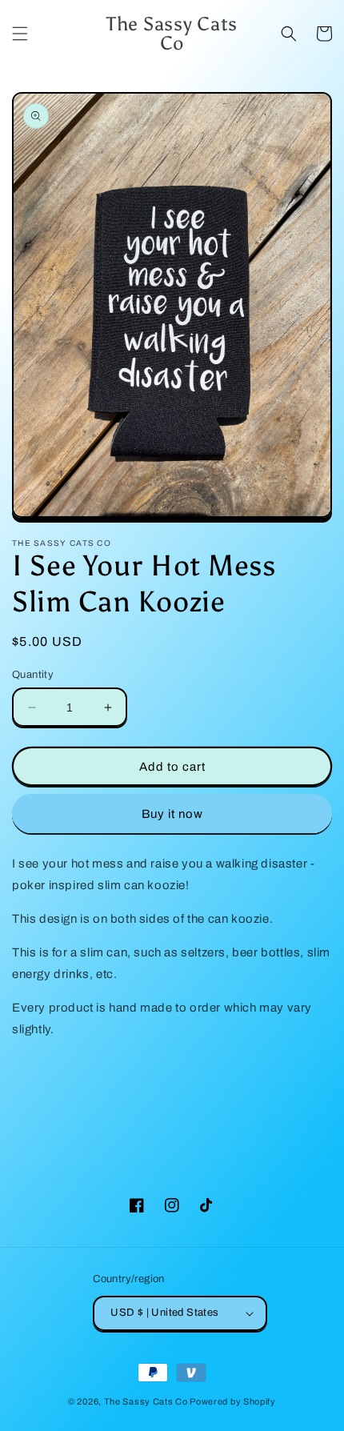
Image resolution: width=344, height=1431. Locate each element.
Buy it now (172, 814)
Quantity (33, 674)
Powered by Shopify (233, 1401)
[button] (20, 33)
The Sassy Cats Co (146, 1401)
